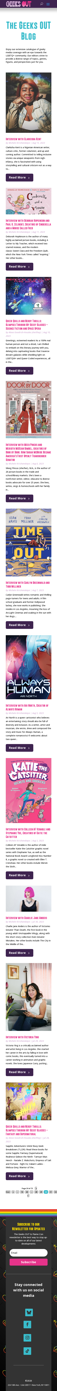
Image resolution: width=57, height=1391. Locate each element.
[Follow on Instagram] (27, 1338)
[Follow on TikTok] (27, 1351)
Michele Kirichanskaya (19, 142)
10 (22, 1192)
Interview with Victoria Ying (22, 1037)
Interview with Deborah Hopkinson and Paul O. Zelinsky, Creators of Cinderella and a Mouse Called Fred (28, 224)
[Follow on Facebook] (27, 1324)
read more (17, 177)
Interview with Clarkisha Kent (23, 139)
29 (41, 1192)
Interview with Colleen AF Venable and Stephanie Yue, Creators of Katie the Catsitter (28, 833)
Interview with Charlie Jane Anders (26, 917)
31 (51, 1192)
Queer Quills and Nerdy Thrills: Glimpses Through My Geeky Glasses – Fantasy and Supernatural (27, 1130)
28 (36, 1192)
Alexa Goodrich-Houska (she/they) (25, 332)
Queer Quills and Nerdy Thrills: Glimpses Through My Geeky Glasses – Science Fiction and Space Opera (27, 324)
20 (27, 1192)
